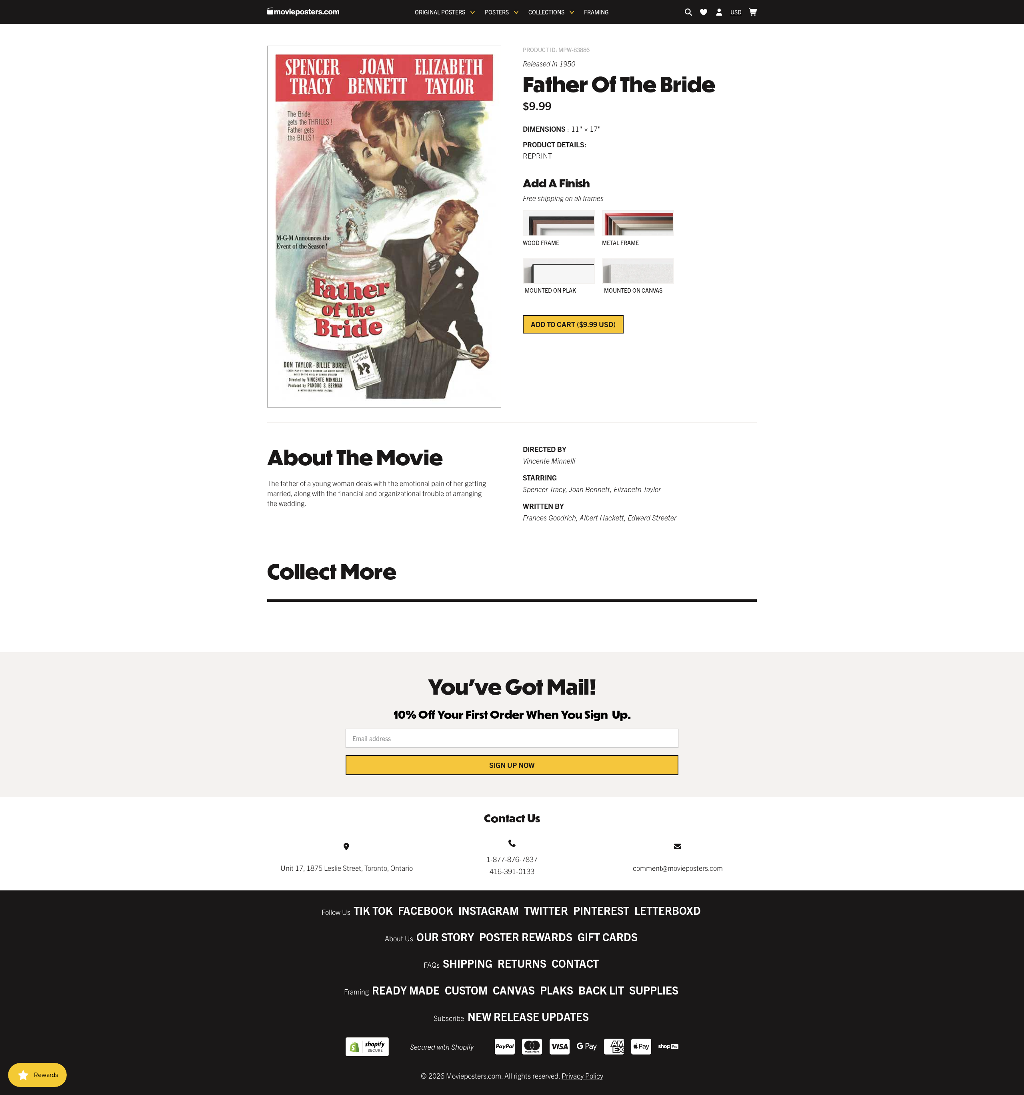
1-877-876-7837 (512, 859)
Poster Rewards (525, 936)
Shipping (467, 963)
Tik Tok (373, 910)
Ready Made (406, 989)
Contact (575, 963)
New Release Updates (528, 1016)
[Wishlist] (704, 12)
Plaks (556, 989)
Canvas (514, 989)
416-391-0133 (512, 871)
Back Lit (601, 989)
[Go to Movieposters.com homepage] (303, 11)
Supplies (653, 989)
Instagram (488, 910)
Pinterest (601, 910)
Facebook (425, 910)
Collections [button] (546, 12)
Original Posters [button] (440, 12)
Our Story (445, 936)
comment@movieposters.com (678, 867)
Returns (522, 963)
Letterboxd (667, 910)
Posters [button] (497, 12)
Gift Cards (608, 936)
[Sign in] (719, 12)
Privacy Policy (582, 1075)
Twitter (546, 910)
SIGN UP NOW (512, 765)
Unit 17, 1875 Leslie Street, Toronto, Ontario (346, 867)
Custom (466, 989)
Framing (596, 12)
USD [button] (736, 12)
